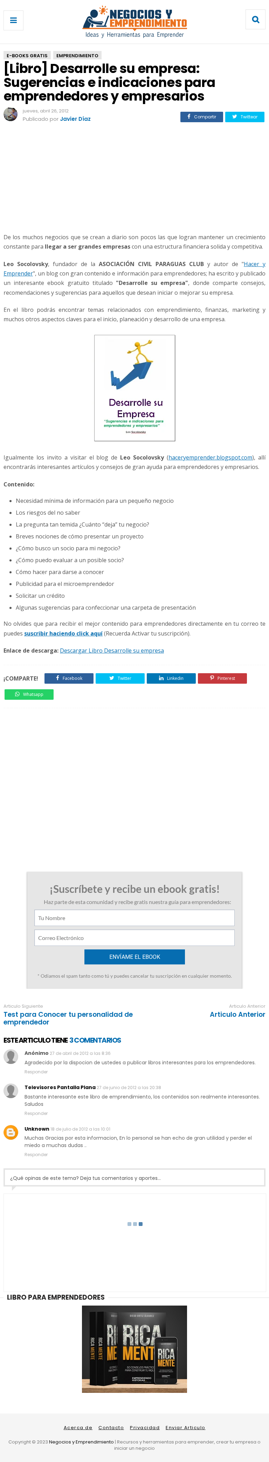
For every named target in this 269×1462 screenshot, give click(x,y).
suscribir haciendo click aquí (63, 633)
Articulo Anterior (237, 1015)
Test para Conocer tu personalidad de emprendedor (68, 1018)
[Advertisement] (134, 179)
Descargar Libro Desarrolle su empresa (112, 650)
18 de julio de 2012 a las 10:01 (80, 1129)
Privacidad (145, 1427)
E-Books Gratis (27, 55)
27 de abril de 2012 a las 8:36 (80, 1053)
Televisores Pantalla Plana (60, 1087)
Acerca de (78, 1427)
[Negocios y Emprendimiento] (134, 36)
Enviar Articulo (186, 1427)
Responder (36, 1072)
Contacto (111, 1427)
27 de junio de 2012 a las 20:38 (129, 1087)
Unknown (37, 1128)
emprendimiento (77, 55)
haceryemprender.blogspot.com (210, 457)
